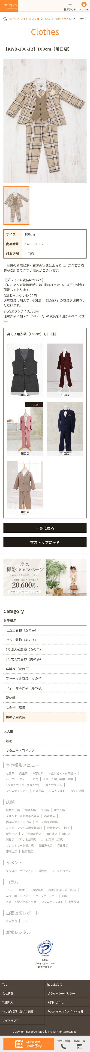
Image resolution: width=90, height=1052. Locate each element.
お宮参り (37, 773)
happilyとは (55, 984)
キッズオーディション (19, 871)
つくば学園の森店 (52, 839)
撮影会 (42, 871)
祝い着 (10, 697)
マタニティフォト (17, 791)
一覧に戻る (45, 528)
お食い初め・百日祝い (62, 773)
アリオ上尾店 (27, 839)
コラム (12, 882)
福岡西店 (27, 851)
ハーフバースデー (17, 779)
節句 (35, 779)
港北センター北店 (58, 828)
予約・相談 (63, 1041)
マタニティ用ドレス (20, 750)
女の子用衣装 (15, 707)
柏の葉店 (51, 834)
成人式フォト (53, 785)
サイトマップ (10, 1020)
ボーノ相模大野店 (47, 822)
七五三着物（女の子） (22, 630)
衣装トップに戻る (45, 542)
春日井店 (62, 845)
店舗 (10, 802)
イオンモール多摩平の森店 (22, 816)
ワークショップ (61, 871)
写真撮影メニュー (22, 765)
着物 (9, 741)
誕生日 (23, 773)
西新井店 (49, 816)
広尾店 (45, 810)
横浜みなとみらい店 (18, 822)
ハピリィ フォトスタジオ (23, 19)
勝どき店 (59, 810)
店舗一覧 (79, 1041)
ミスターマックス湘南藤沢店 (24, 828)
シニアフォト (57, 791)
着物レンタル (18, 932)
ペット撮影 (77, 791)
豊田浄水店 (45, 845)
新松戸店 (11, 834)
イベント (14, 862)
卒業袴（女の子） (19, 668)
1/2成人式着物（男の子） (24, 659)
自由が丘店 (13, 810)
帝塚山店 (11, 851)
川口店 (66, 834)
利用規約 (7, 1002)
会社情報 (7, 993)
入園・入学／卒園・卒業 (21, 902)
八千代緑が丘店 (31, 834)
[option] (45, 121)
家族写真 (38, 791)
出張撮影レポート (22, 913)
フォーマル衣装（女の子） (25, 678)
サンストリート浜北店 (20, 845)
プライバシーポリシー (61, 993)
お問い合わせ (55, 1002)
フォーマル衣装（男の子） (25, 688)
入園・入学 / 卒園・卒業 (58, 779)
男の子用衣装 (63, 19)
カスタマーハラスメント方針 (65, 1011)
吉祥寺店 (30, 810)
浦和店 (10, 839)
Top (4, 984)
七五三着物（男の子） (22, 639)
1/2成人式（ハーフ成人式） (23, 785)
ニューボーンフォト (18, 896)
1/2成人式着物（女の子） (24, 649)
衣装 (47, 19)
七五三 (10, 773)
